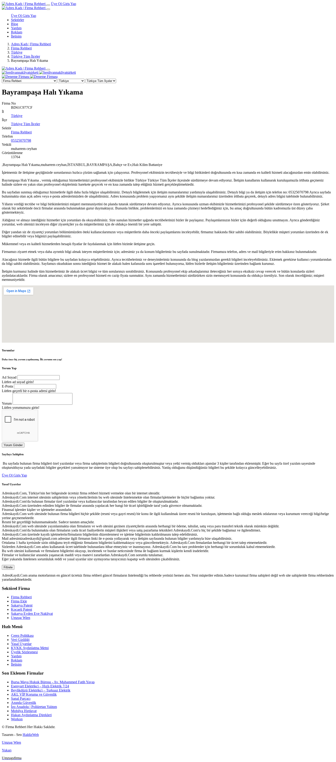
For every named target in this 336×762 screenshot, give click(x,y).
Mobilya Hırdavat (24, 711)
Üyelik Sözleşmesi (24, 652)
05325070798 (21, 140)
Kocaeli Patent (21, 609)
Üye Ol (57, 4)
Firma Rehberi (21, 48)
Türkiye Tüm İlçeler (25, 56)
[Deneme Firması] (30, 77)
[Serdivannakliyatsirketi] (39, 72)
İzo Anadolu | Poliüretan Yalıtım (34, 707)
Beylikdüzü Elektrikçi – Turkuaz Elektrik (40, 690)
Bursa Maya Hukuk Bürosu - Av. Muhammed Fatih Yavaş (53, 682)
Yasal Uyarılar (21, 644)
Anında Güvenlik (23, 703)
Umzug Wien (20, 618)
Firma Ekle (19, 601)
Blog (14, 24)
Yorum (7, 403)
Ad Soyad (9, 377)
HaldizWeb (31, 735)
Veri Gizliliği (20, 640)
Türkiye (16, 52)
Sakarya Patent (21, 605)
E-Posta (7, 386)
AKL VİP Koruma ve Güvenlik (34, 694)
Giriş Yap (69, 4)
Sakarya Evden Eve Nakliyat (32, 614)
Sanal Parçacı (20, 698)
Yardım (16, 28)
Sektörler (17, 20)
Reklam (16, 32)
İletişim (16, 36)
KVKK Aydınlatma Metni (30, 648)
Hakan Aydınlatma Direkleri (31, 715)
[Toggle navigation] (48, 5)
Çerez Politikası (22, 635)
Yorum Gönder (13, 445)
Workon (17, 719)
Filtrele (8, 567)
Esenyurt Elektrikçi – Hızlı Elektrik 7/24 (40, 686)
